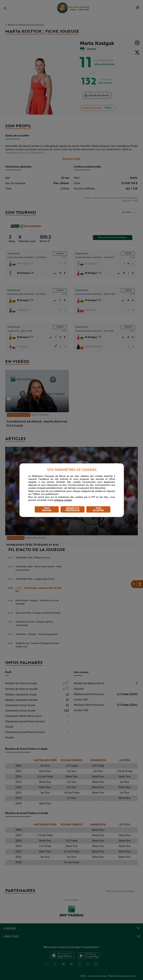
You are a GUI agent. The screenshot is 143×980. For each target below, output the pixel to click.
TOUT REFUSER (46, 509)
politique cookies (63, 500)
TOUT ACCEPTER (98, 509)
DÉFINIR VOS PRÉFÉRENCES (72, 509)
